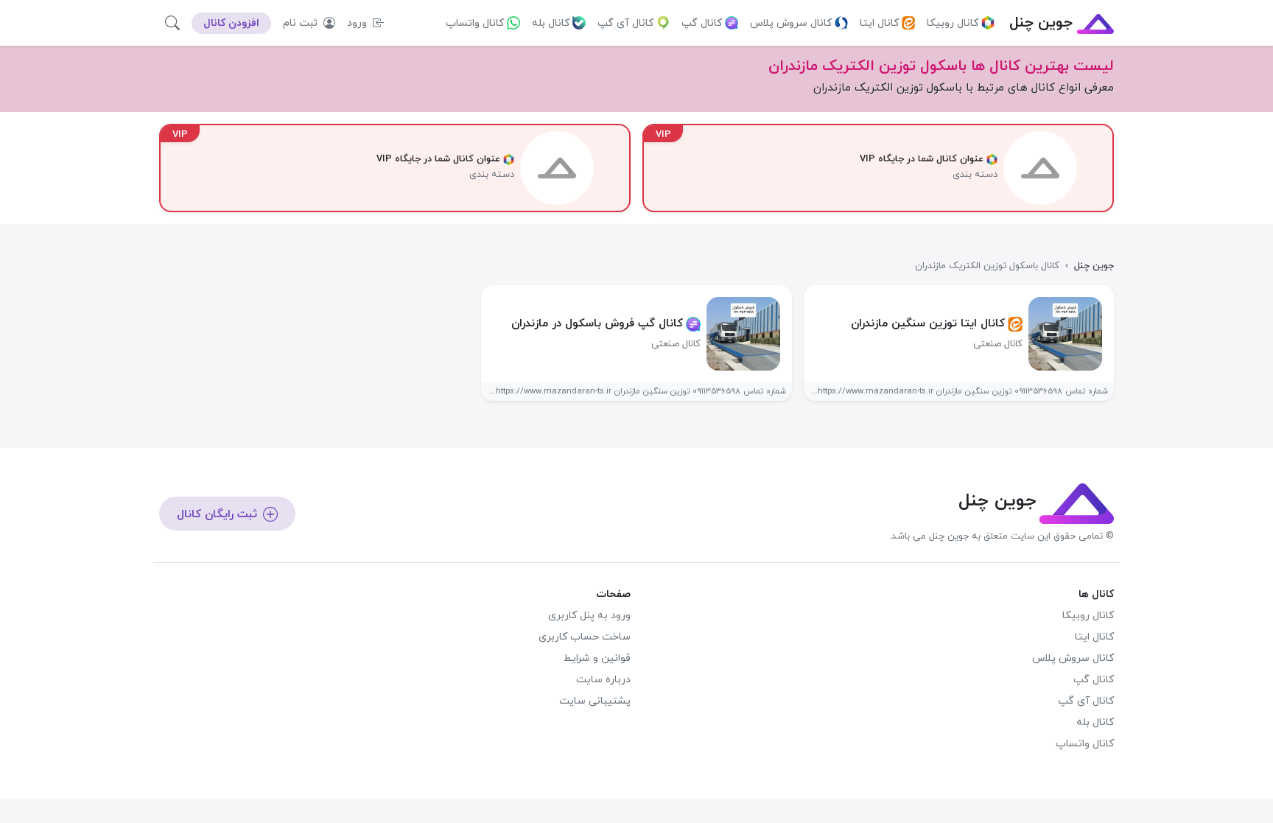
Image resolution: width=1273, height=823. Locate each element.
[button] (172, 23)
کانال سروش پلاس (791, 23)
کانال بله (550, 23)
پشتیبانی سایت (595, 701)
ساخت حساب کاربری (585, 637)
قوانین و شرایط (597, 658)
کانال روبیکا (952, 23)
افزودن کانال (231, 23)
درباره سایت (603, 680)
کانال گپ (701, 23)
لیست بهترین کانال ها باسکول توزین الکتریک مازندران (941, 66)
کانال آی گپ (625, 23)
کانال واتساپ (475, 23)
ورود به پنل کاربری (589, 616)
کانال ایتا (879, 23)
